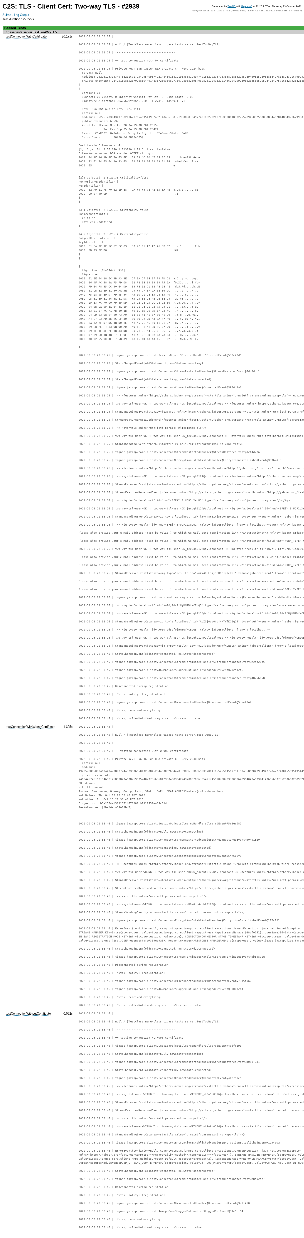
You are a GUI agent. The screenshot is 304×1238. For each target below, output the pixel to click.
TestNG (232, 6)
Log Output (21, 15)
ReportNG (246, 6)
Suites (6, 15)
